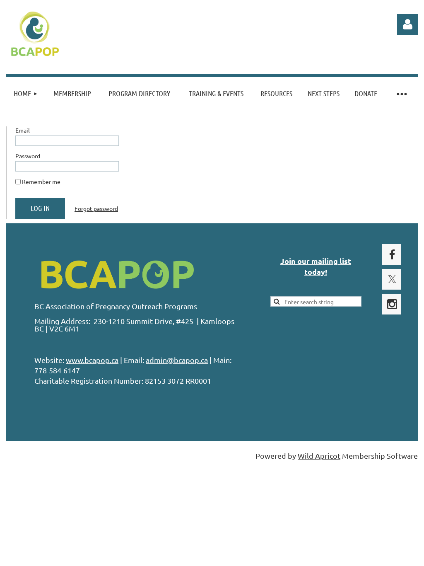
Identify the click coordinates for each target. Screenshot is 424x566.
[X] (392, 279)
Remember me (41, 181)
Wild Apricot (319, 455)
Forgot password (96, 208)
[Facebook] (392, 254)
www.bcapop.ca (92, 360)
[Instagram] (392, 304)
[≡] (401, 93)
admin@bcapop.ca (177, 360)
